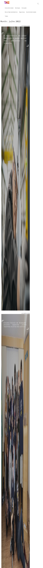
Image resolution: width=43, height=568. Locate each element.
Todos (6, 16)
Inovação (24, 8)
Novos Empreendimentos (11, 12)
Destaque (17, 8)
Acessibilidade (9, 8)
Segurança (22, 12)
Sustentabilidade (31, 12)
